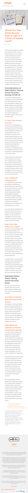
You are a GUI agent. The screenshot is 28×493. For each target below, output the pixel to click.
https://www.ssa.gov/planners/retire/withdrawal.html (17, 407)
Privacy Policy (14, 486)
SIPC (21, 454)
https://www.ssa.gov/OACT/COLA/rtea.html (16, 406)
